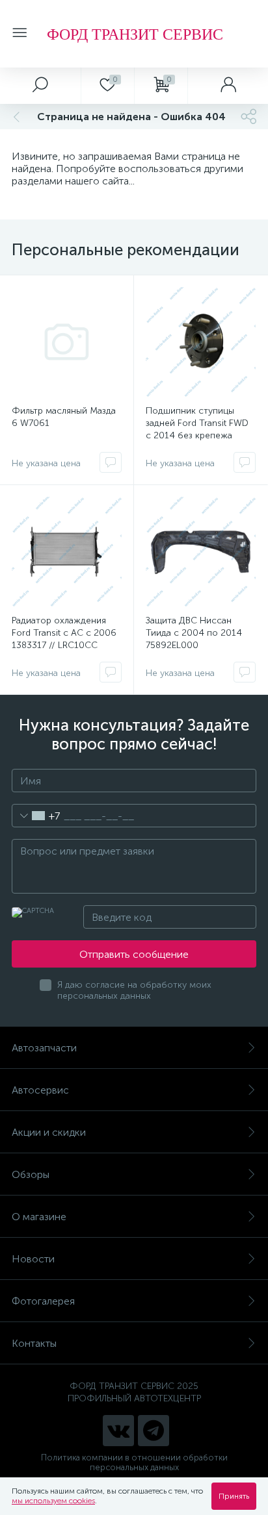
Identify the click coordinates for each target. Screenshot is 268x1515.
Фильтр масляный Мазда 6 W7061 (64, 417)
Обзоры (30, 1174)
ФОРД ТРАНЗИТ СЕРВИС (135, 33)
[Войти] (227, 86)
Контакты (34, 1343)
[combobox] (36, 816)
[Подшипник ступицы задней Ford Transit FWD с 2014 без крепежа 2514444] (201, 342)
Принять (234, 1496)
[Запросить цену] (111, 462)
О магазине (39, 1216)
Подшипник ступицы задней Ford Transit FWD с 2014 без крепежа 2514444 (197, 429)
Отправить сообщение (134, 954)
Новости (33, 1259)
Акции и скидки (49, 1132)
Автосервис (40, 1090)
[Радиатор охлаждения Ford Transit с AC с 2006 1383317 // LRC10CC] (67, 552)
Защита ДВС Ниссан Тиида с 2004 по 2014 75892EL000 (194, 633)
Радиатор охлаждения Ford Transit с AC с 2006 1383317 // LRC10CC (64, 633)
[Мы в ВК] (118, 1430)
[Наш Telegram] (153, 1430)
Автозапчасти (44, 1048)
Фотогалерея (43, 1301)
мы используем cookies (53, 1500)
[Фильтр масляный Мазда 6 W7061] (67, 342)
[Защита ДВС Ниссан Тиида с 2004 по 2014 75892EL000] (201, 552)
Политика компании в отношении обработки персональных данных (134, 1462)
